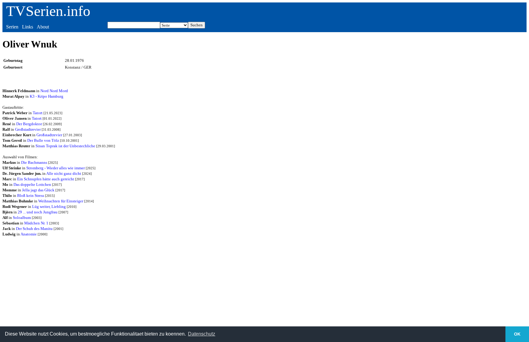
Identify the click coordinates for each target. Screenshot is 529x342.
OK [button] (517, 334)
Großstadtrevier (28, 129)
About (43, 26)
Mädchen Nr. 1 (36, 223)
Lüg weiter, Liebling (49, 206)
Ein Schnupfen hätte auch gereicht (45, 179)
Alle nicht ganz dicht (63, 173)
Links (27, 26)
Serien (12, 26)
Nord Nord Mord (54, 90)
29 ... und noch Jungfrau (38, 212)
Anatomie (29, 234)
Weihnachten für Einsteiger (60, 201)
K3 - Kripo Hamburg (46, 96)
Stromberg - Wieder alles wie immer (55, 168)
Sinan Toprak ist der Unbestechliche (65, 146)
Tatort (38, 113)
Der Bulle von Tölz (43, 140)
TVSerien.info (48, 11)
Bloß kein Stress (30, 195)
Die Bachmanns (34, 162)
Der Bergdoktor (29, 124)
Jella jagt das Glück (38, 190)
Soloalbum (22, 217)
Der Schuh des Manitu (34, 228)
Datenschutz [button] (201, 333)
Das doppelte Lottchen (32, 184)
